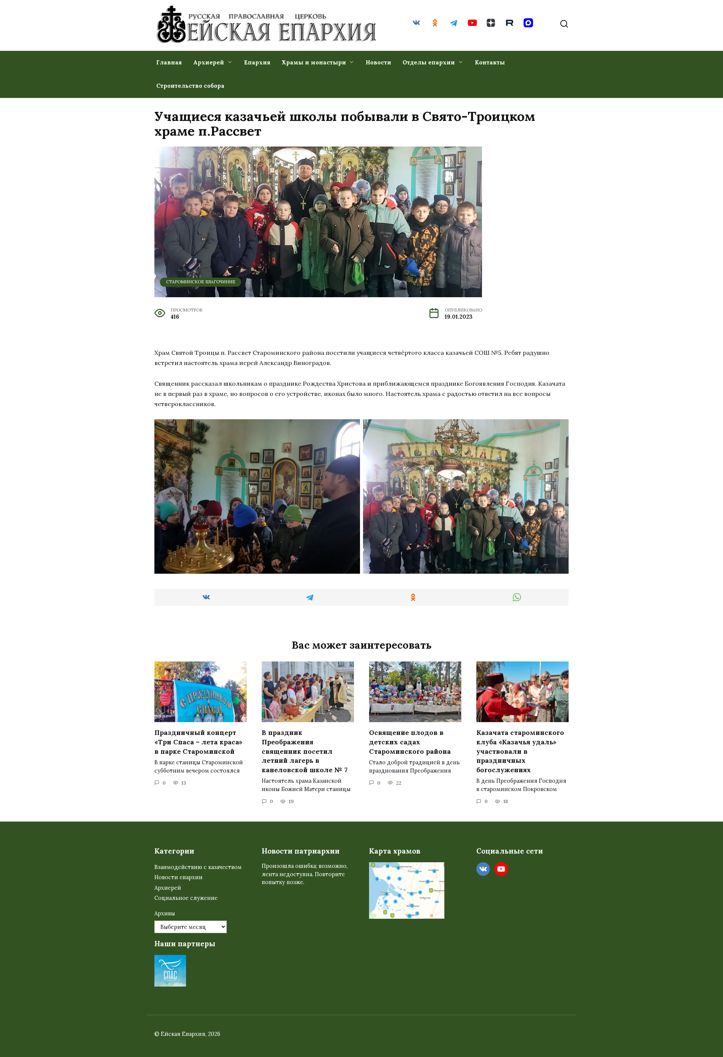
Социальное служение (186, 898)
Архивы (164, 913)
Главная (169, 62)
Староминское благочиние (200, 281)
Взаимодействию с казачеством (198, 867)
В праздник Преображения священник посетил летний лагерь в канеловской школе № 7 (305, 751)
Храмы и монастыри (314, 62)
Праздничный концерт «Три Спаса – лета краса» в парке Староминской (198, 741)
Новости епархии (178, 877)
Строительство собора (190, 85)
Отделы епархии (429, 62)
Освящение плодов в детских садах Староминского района (410, 741)
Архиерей (208, 62)
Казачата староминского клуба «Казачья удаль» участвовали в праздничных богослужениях (520, 751)
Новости (378, 62)
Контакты (490, 62)
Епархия (257, 62)
